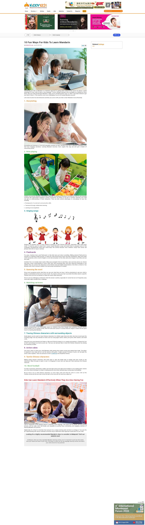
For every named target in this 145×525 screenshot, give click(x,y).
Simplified (62, 353)
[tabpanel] (40, 21)
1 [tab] (70, 31)
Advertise (61, 11)
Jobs (54, 11)
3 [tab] (72, 31)
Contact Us (69, 11)
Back (28, 34)
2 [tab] (71, 31)
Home (26, 11)
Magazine (77, 11)
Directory (33, 11)
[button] (84, 11)
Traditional (54, 353)
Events (48, 11)
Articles (42, 11)
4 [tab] (73, 31)
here (52, 441)
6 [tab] (75, 31)
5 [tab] (74, 31)
